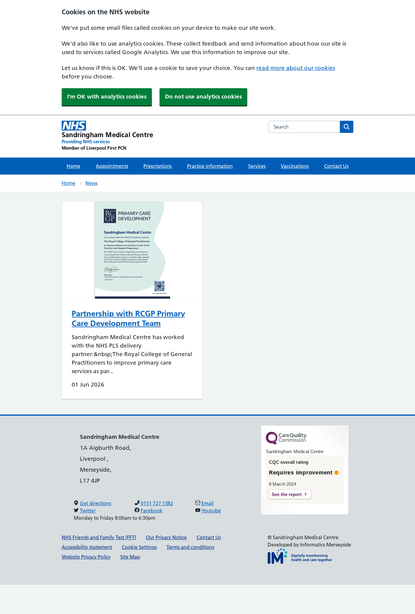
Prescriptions (157, 166)
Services (257, 166)
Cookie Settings (139, 547)
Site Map (130, 557)
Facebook (152, 511)
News (91, 183)
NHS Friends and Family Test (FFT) (99, 537)
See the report (287, 494)
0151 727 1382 (157, 503)
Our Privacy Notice (166, 537)
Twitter (88, 511)
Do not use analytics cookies (203, 96)
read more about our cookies (295, 67)
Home (73, 166)
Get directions (95, 503)
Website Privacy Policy (86, 557)
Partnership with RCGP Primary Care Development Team (128, 318)
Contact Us (336, 166)
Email (207, 503)
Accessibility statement (87, 547)
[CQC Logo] (286, 443)
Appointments (112, 166)
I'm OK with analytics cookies (106, 96)
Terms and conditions (190, 547)
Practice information (210, 166)
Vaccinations (295, 166)
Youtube (211, 511)
